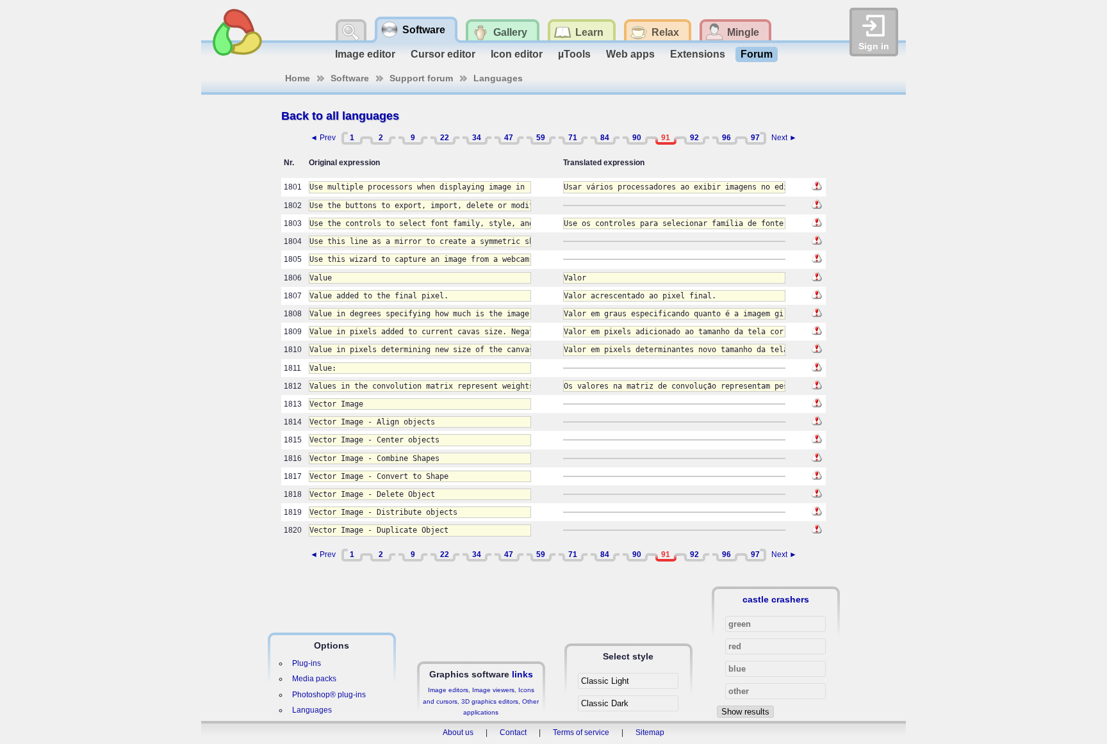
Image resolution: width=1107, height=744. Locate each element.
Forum (757, 54)
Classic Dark (604, 703)
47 (508, 137)
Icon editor (517, 54)
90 (636, 137)
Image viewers (493, 689)
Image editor (365, 54)
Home (297, 78)
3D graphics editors (489, 701)
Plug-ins (306, 663)
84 (604, 137)
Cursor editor (443, 54)
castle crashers (775, 599)
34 (476, 137)
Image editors (448, 689)
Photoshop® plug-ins (329, 694)
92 (694, 137)
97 (755, 137)
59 (540, 137)
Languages (498, 78)
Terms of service (581, 732)
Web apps (630, 54)
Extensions (697, 54)
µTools (574, 54)
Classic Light (605, 681)
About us (458, 732)
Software (350, 78)
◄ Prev (323, 137)
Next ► (784, 137)
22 (444, 137)
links (522, 674)
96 (726, 137)
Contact (513, 732)
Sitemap (650, 732)
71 (572, 137)
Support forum (421, 78)
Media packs (314, 678)
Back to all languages (340, 115)
